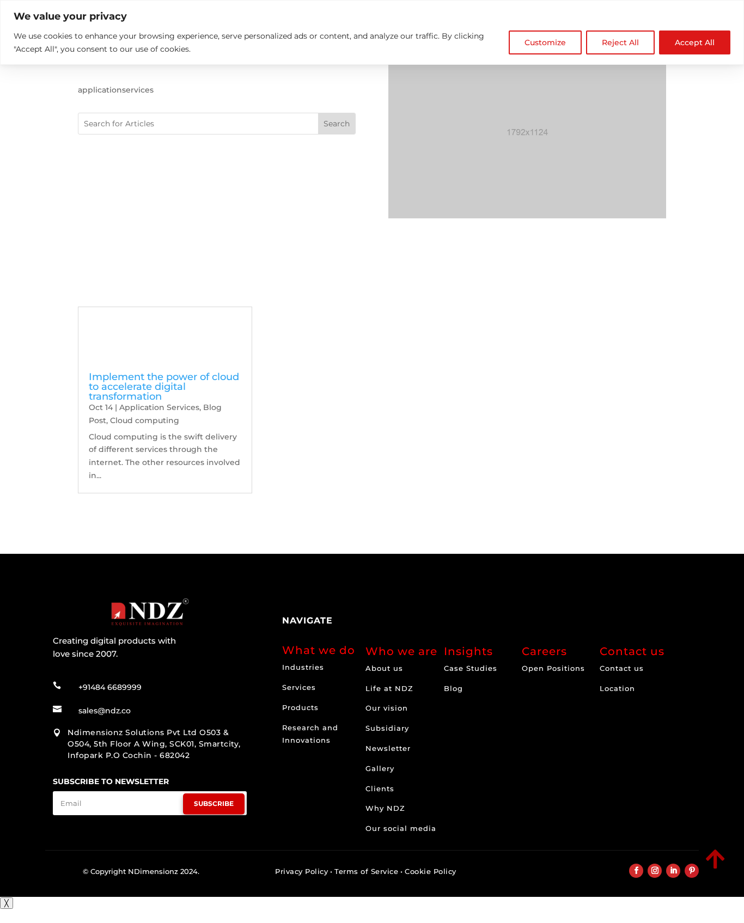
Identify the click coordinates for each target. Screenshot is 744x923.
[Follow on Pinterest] (692, 871)
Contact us (622, 668)
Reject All (620, 42)
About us (384, 668)
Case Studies (470, 668)
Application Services (159, 407)
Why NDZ (385, 808)
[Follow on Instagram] (655, 871)
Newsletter (388, 748)
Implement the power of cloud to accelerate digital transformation (164, 386)
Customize (545, 42)
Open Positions (553, 668)
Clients (379, 788)
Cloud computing (144, 420)
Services (299, 687)
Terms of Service (366, 871)
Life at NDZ (389, 688)
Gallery (379, 768)
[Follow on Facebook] (636, 871)
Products (300, 707)
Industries (303, 667)
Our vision (386, 708)
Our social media (400, 828)
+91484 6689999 (110, 687)
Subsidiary (387, 728)
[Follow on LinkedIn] (673, 871)
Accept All (695, 42)
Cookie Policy (430, 871)
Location (617, 688)
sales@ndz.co (104, 711)
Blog (453, 688)
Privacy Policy (301, 871)
